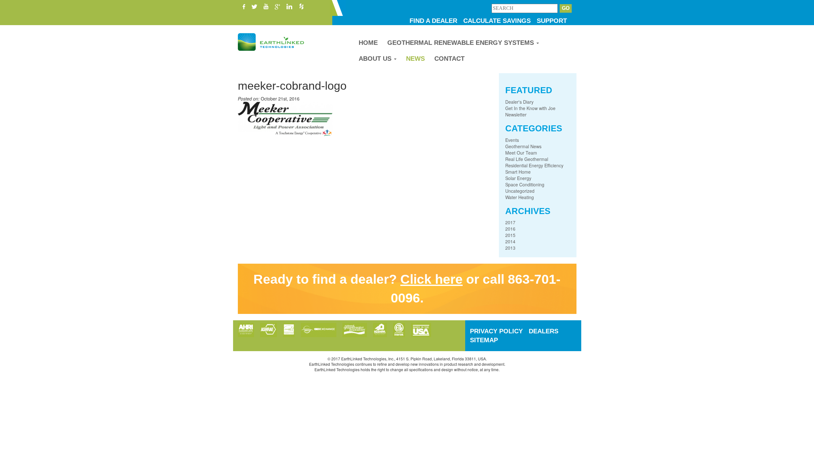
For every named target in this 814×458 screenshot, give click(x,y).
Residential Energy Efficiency (534, 165)
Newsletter (516, 114)
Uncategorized (520, 191)
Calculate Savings (497, 20)
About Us (376, 58)
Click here (431, 279)
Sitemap (484, 340)
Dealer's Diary (519, 102)
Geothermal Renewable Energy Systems (461, 42)
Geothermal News (523, 146)
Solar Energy (518, 178)
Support (552, 20)
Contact (449, 58)
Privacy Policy (496, 331)
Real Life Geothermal (526, 159)
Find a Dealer (433, 20)
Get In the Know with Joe (530, 108)
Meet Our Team (521, 152)
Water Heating (519, 197)
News (415, 58)
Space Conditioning (524, 184)
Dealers (543, 331)
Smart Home (518, 172)
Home (368, 42)
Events (512, 140)
